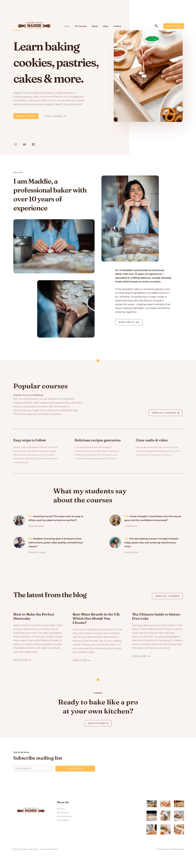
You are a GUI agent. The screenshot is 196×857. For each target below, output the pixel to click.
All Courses (81, 26)
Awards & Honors (65, 816)
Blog (105, 26)
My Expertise (63, 812)
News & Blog (63, 820)
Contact (117, 26)
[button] (156, 26)
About (95, 26)
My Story (61, 809)
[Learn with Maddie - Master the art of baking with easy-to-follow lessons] (34, 26)
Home (67, 26)
